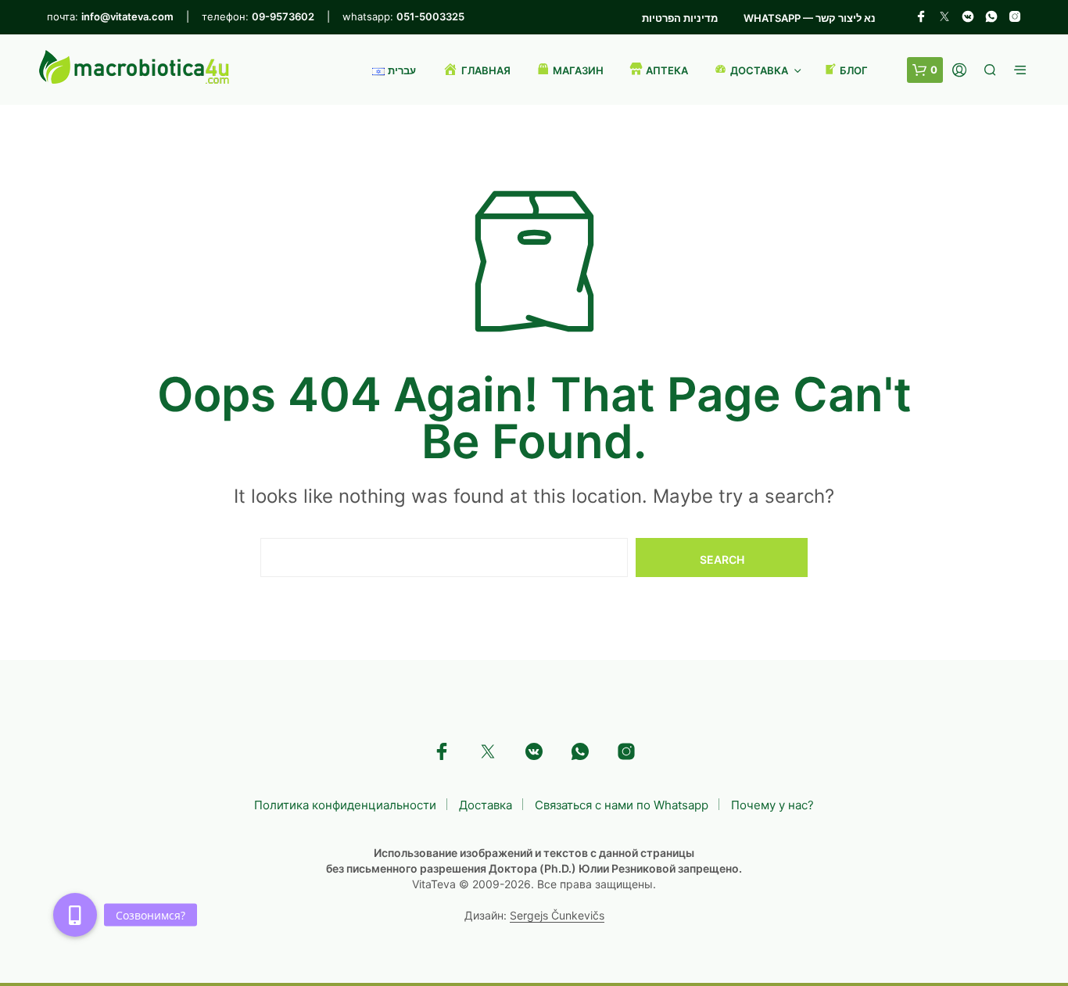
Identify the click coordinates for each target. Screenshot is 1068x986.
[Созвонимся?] (75, 915)
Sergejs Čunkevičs (557, 915)
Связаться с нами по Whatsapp (621, 805)
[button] (924, 70)
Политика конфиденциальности (345, 805)
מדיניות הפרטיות (680, 18)
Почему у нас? (772, 805)
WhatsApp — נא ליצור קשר (810, 18)
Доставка (485, 805)
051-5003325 (430, 16)
